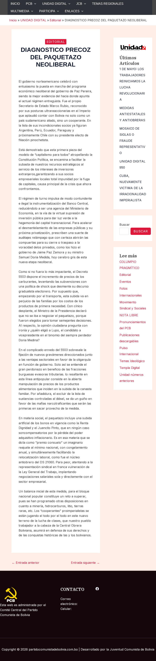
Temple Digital (129, 368)
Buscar (124, 224)
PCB (29, 3)
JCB (79, 3)
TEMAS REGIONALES (107, 3)
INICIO (15, 3)
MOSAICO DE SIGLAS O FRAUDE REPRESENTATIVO (132, 141)
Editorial (125, 275)
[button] (34, 3)
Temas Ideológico (132, 361)
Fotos (123, 288)
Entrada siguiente (85, 563)
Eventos (125, 282)
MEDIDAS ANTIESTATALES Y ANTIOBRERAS (132, 114)
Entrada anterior (25, 563)
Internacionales (130, 295)
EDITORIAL (56, 42)
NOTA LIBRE (128, 315)
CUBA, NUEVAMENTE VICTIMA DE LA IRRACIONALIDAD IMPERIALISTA (132, 188)
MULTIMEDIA (20, 11)
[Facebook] (97, 588)
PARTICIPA (47, 11)
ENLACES (72, 11)
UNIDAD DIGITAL (54, 3)
